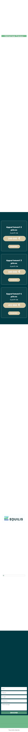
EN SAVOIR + (14, 246)
